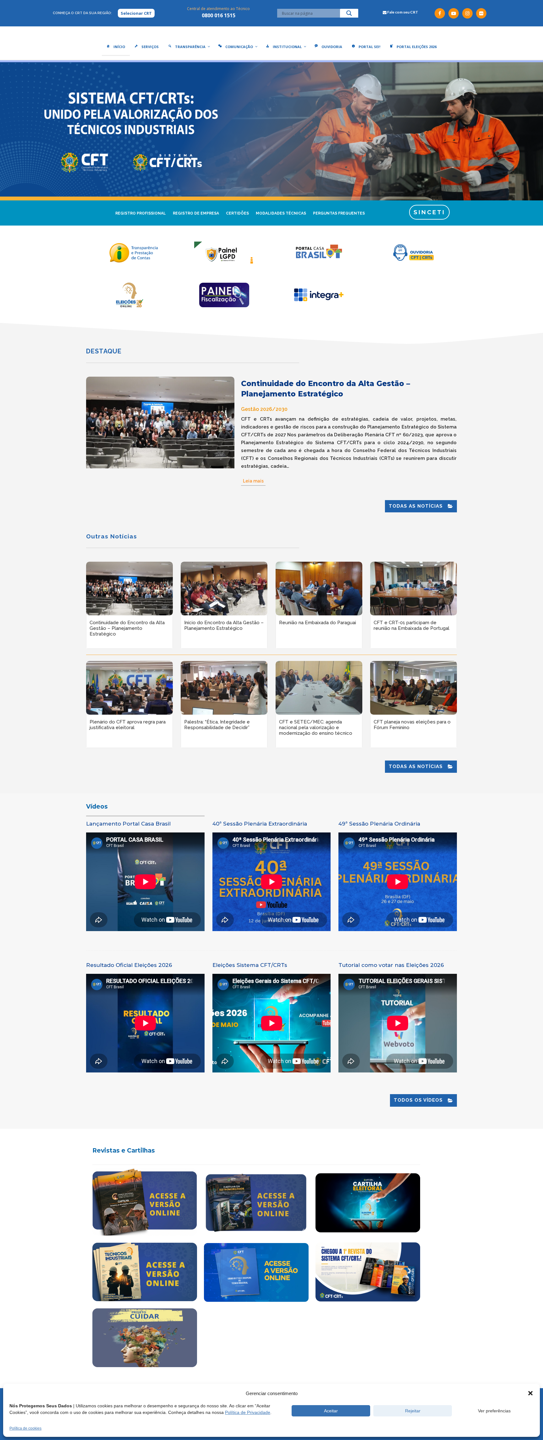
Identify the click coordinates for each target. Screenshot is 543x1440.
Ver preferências (494, 1410)
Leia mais (253, 480)
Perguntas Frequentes (339, 213)
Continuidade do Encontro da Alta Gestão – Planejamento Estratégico (325, 388)
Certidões (237, 213)
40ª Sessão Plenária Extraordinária (259, 824)
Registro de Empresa (196, 213)
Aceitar (331, 1410)
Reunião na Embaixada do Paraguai (317, 622)
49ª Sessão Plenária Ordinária (379, 824)
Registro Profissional (140, 213)
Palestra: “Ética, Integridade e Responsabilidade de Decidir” (217, 724)
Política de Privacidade (247, 1412)
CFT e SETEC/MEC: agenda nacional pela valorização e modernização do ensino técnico (315, 727)
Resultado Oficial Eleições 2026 (129, 965)
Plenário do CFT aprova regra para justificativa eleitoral (128, 724)
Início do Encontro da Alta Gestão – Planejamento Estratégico (224, 625)
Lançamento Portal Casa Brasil (128, 824)
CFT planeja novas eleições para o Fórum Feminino (412, 724)
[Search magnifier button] (349, 15)
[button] (530, 1393)
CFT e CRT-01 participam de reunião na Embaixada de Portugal (411, 625)
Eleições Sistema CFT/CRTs (249, 965)
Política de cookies (25, 1428)
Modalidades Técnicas (281, 213)
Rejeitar (412, 1410)
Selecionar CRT (136, 13)
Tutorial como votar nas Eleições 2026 (391, 965)
